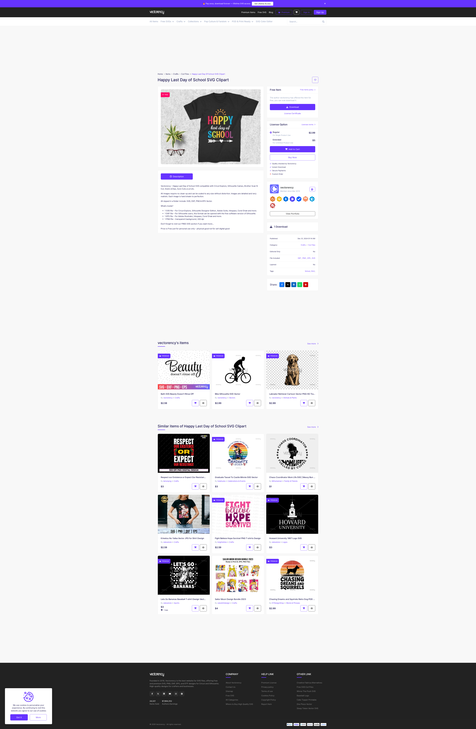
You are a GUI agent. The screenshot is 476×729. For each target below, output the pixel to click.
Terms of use (267, 691)
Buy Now (292, 157)
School (307, 271)
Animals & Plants (290, 398)
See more (311, 343)
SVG (313, 258)
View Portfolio (292, 213)
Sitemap (229, 691)
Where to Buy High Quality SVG (239, 704)
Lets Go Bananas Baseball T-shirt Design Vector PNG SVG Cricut (184, 599)
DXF (299, 258)
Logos (284, 542)
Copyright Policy (268, 700)
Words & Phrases (293, 603)
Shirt (313, 271)
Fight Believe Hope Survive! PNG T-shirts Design (238, 538)
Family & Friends (291, 481)
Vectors (232, 398)
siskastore (167, 542)
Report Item (266, 704)
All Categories (232, 700)
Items (168, 74)
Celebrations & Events (236, 481)
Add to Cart (294, 149)
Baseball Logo (303, 695)
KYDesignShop (278, 603)
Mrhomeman (277, 481)
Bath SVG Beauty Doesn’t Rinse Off (177, 394)
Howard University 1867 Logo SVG (285, 538)
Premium (285, 12)
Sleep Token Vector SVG (307, 708)
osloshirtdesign (224, 603)
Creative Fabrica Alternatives (309, 682)
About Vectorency (233, 682)
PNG (304, 258)
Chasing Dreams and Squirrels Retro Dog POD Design (292, 599)
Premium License (269, 682)
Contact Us (230, 687)
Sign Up (320, 12)
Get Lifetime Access (262, 4)
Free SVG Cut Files (305, 687)
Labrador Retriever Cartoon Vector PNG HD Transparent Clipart (292, 394)
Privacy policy (267, 687)
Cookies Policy (267, 695)
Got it (19, 717)
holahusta (221, 481)
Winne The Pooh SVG (306, 691)
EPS (309, 258)
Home (160, 74)
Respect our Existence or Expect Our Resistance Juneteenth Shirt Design (184, 477)
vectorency (168, 398)
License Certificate (292, 113)
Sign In (306, 12)
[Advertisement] (238, 49)
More (38, 717)
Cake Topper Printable (306, 700)
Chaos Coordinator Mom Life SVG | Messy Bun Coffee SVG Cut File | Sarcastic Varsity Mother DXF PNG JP (292, 477)
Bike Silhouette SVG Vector (227, 394)
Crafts (175, 74)
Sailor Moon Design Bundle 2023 (230, 599)
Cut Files (185, 74)
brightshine (222, 542)
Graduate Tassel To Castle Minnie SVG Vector (236, 477)
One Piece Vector (304, 704)
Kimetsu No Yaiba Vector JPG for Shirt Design (182, 538)
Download (294, 107)
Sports (176, 603)
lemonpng (167, 481)
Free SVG (230, 695)
